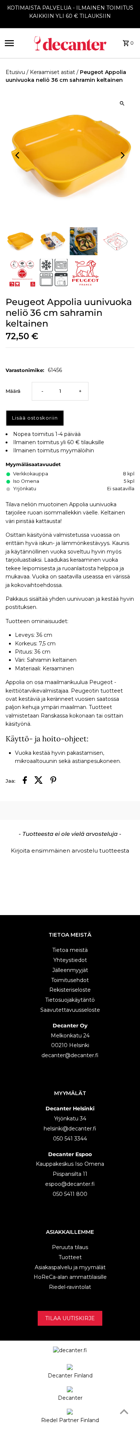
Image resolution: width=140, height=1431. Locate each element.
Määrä (13, 391)
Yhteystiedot (70, 960)
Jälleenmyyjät (70, 970)
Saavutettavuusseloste (70, 1010)
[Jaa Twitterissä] (38, 781)
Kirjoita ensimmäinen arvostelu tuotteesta (70, 850)
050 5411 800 (70, 1194)
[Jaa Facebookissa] (25, 781)
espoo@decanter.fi (70, 1184)
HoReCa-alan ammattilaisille (70, 1277)
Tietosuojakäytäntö (70, 1000)
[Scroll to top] (124, 1411)
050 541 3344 (70, 1138)
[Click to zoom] (122, 103)
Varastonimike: (25, 370)
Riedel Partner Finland (70, 1420)
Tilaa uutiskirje (70, 1318)
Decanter (70, 1398)
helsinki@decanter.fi (70, 1128)
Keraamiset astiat (52, 72)
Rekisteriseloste (70, 989)
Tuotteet (70, 1257)
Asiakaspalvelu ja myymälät (70, 1267)
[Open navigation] (16, 43)
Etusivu (15, 72)
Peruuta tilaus (70, 1247)
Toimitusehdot (70, 980)
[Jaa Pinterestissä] (53, 781)
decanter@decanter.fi (70, 1055)
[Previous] (17, 155)
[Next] (122, 155)
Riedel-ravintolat (70, 1287)
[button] (70, 849)
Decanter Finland (70, 1375)
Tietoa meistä (70, 950)
